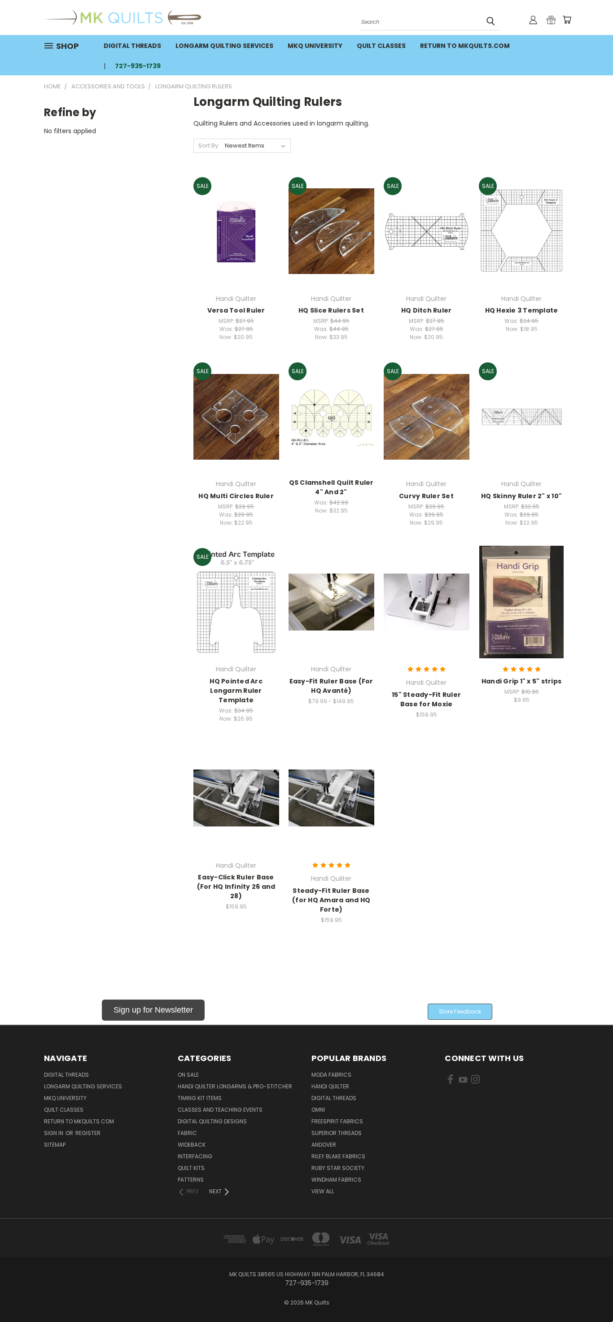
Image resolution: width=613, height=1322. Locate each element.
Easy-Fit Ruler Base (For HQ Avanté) (331, 686)
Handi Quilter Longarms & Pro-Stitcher (235, 1086)
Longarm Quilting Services (224, 45)
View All (322, 1191)
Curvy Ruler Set (426, 495)
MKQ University (315, 45)
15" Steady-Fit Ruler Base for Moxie (426, 699)
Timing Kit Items (200, 1098)
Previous (589, 1294)
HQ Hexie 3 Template (521, 310)
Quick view (236, 213)
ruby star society (337, 1168)
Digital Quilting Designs (212, 1121)
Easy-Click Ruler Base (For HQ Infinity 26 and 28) (236, 886)
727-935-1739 (138, 65)
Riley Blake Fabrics (338, 1156)
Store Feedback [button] (460, 1011)
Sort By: (208, 145)
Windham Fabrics (336, 1179)
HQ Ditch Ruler (426, 310)
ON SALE (188, 1074)
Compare (233, 230)
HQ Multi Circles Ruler (236, 495)
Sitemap (55, 1144)
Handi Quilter (330, 1086)
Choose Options (331, 618)
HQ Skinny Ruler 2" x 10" (521, 495)
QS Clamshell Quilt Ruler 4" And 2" (331, 487)
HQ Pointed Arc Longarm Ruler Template (236, 690)
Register (88, 1133)
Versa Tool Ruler (236, 310)
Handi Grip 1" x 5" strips (521, 681)
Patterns (191, 1179)
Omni (318, 1109)
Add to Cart (236, 247)
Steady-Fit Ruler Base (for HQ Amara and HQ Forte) (331, 900)
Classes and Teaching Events (220, 1109)
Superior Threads (336, 1133)
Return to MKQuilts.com (465, 45)
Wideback (192, 1144)
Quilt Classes (381, 45)
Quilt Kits (191, 1168)
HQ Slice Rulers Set (331, 310)
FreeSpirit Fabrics (337, 1121)
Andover (323, 1144)
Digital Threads (132, 45)
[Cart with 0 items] (566, 19)
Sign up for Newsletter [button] (153, 1009)
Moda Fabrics (331, 1074)
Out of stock (521, 247)
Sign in (54, 1133)
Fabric (187, 1133)
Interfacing (195, 1156)
